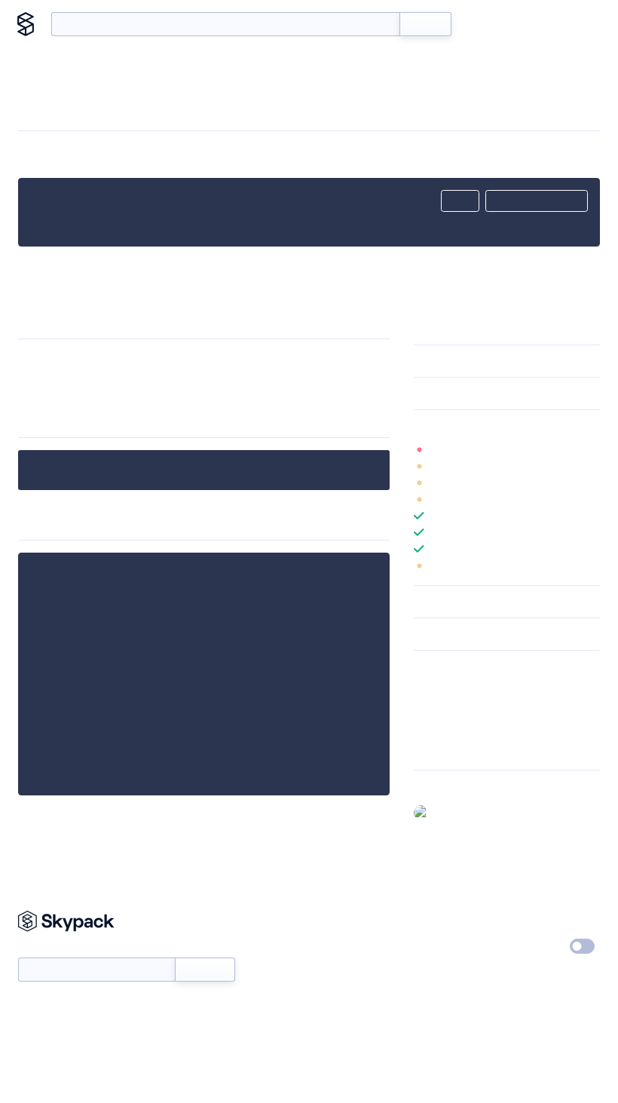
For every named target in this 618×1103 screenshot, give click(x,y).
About (574, 24)
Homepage (440, 708)
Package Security (453, 689)
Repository (439, 748)
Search (425, 24)
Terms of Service (452, 975)
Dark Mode (537, 946)
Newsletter (43, 949)
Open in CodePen (536, 201)
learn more (522, 426)
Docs (485, 24)
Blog (529, 24)
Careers (432, 947)
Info (590, 449)
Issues (428, 728)
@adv (448, 812)
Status (329, 947)
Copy (460, 201)
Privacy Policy (544, 919)
